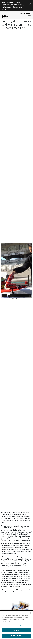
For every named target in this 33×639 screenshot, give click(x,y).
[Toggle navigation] (29, 16)
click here (4, 9)
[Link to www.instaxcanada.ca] (4, 16)
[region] (16, 624)
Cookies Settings (16, 625)
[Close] (31, 613)
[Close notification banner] (30, 4)
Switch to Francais (25, 13)
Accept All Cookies (16, 635)
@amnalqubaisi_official (8, 512)
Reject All (16, 630)
